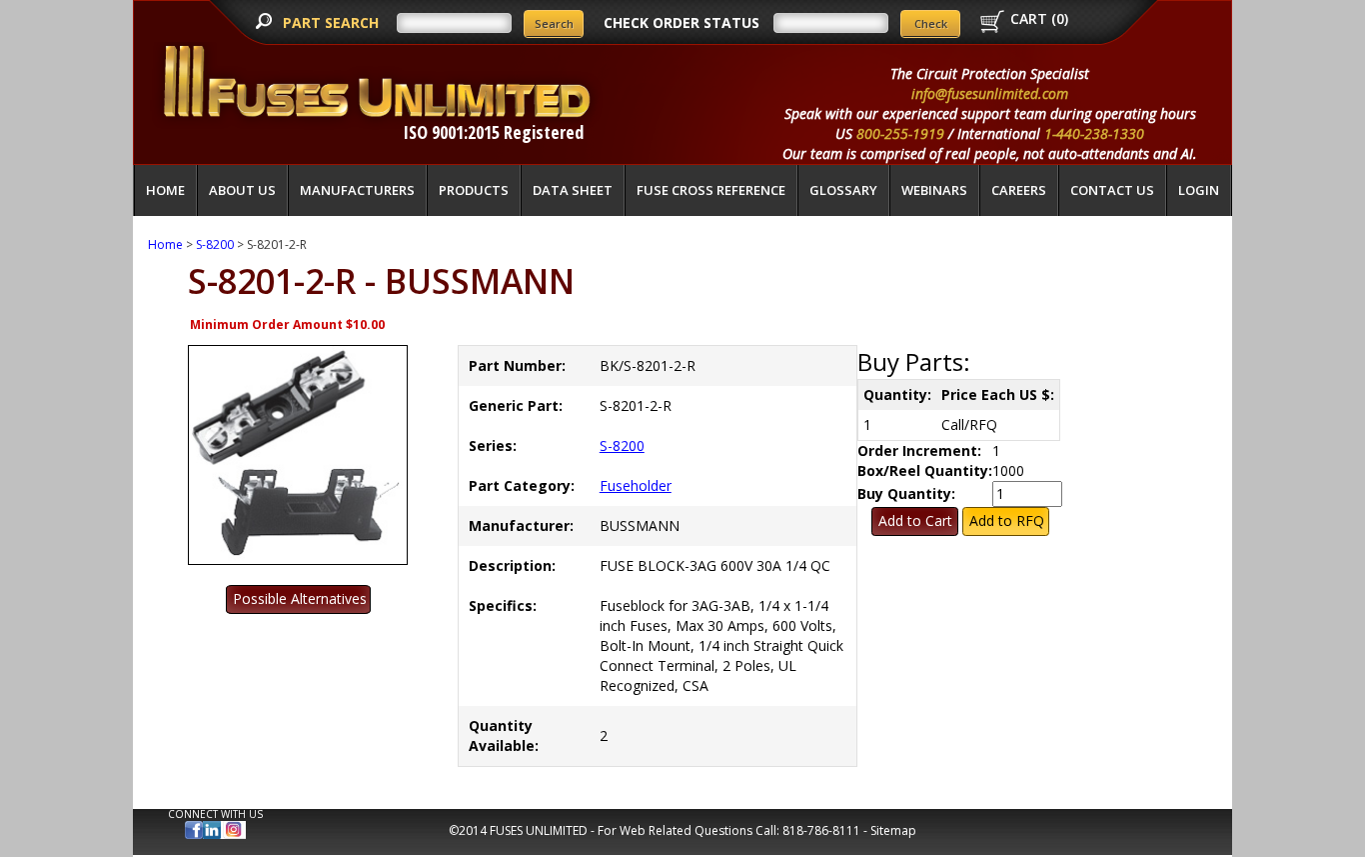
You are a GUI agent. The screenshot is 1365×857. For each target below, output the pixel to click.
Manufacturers (357, 190)
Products (474, 190)
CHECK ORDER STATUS (681, 22)
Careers (1018, 190)
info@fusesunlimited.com (989, 93)
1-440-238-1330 (1094, 133)
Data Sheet (573, 190)
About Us (242, 190)
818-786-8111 (821, 830)
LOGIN (1198, 190)
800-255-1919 (900, 133)
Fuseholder (636, 485)
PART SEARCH (333, 22)
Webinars (934, 190)
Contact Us (1112, 190)
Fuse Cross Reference (711, 190)
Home (165, 190)
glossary (843, 190)
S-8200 (215, 244)
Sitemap (893, 830)
